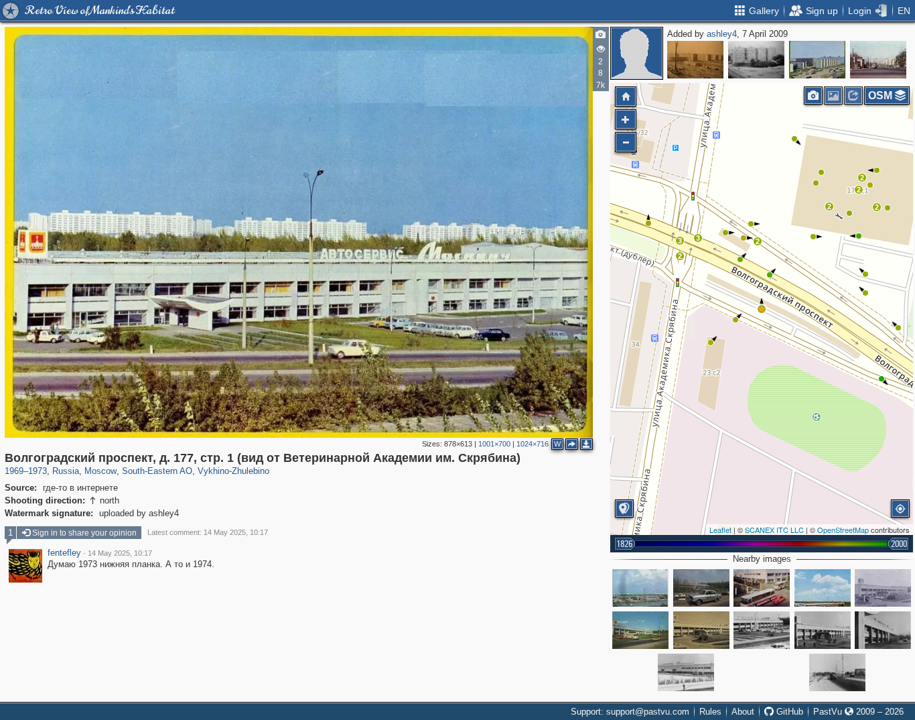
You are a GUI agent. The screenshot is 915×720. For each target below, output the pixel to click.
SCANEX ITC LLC (774, 529)
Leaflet (720, 529)
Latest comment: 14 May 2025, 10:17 (207, 532)
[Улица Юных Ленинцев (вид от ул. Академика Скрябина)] (878, 59)
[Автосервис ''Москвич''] (686, 672)
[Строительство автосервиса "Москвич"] (640, 588)
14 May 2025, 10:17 (120, 553)
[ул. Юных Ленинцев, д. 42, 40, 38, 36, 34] (695, 59)
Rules (710, 712)
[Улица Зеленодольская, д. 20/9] (756, 59)
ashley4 (722, 34)
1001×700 (494, 444)
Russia (65, 471)
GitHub (788, 712)
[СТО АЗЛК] (822, 630)
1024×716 (532, 444)
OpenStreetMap (843, 529)
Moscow (100, 471)
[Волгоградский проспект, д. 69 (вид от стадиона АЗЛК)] (817, 59)
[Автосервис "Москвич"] (761, 588)
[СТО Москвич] (883, 630)
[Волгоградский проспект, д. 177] (640, 630)
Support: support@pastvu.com (630, 712)
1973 (37, 471)
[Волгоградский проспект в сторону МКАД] (837, 672)
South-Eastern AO (157, 471)
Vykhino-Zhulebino (233, 471)
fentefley (64, 553)
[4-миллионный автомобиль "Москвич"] (701, 588)
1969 (14, 471)
